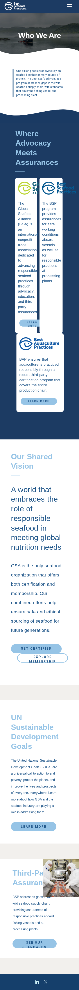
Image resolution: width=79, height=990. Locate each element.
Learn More (32, 324)
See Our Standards (34, 944)
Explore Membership (42, 659)
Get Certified (36, 648)
